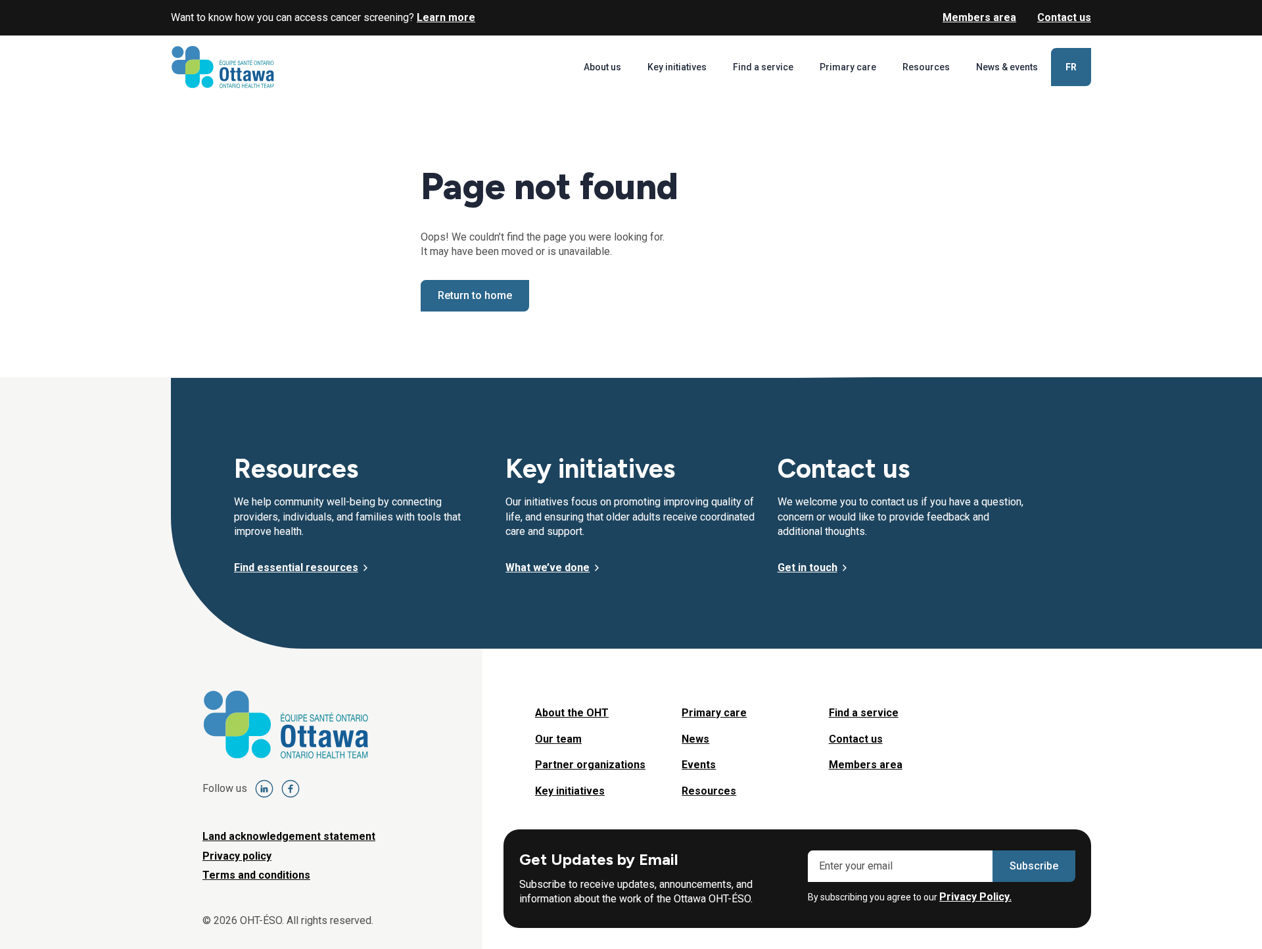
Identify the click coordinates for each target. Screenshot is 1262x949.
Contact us (1064, 17)
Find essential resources (296, 567)
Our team (558, 739)
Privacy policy (236, 856)
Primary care (848, 67)
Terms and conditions (256, 875)
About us (602, 67)
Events (699, 764)
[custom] (264, 788)
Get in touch (807, 567)
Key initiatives (677, 67)
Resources (926, 67)
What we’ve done (547, 567)
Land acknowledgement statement (288, 836)
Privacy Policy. (975, 897)
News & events (1007, 67)
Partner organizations (590, 764)
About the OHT (572, 712)
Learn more (446, 17)
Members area (979, 17)
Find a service (763, 67)
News (695, 739)
